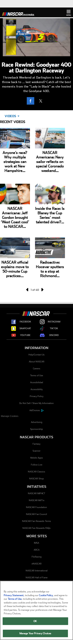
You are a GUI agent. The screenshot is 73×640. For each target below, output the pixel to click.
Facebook (25, 321)
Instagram (54, 321)
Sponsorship (36, 429)
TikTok (54, 328)
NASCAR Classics (36, 471)
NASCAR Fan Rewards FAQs (36, 528)
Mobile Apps (36, 457)
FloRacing (37, 556)
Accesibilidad (36, 382)
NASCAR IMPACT (36, 493)
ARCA (36, 550)
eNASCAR (37, 563)
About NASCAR (36, 361)
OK (35, 621)
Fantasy (36, 444)
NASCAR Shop (36, 478)
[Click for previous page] (27, 289)
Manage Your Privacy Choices (35, 633)
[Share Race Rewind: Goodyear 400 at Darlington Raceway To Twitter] (41, 101)
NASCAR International (37, 570)
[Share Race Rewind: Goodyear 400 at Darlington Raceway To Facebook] (31, 101)
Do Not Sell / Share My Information (36, 403)
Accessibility (37, 389)
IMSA (36, 543)
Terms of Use (36, 375)
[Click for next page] (42, 289)
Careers (36, 368)
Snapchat (25, 328)
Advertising (36, 422)
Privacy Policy (36, 396)
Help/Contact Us (36, 354)
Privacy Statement (14, 595)
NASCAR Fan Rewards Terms (36, 521)
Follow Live (36, 464)
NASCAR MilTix (36, 500)
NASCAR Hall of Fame (37, 577)
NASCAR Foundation (36, 507)
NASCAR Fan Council (36, 514)
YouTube (25, 335)
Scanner (36, 451)
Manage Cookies (9, 416)
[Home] (19, 13)
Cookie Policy (46, 595)
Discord (54, 335)
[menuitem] (36, 416)
